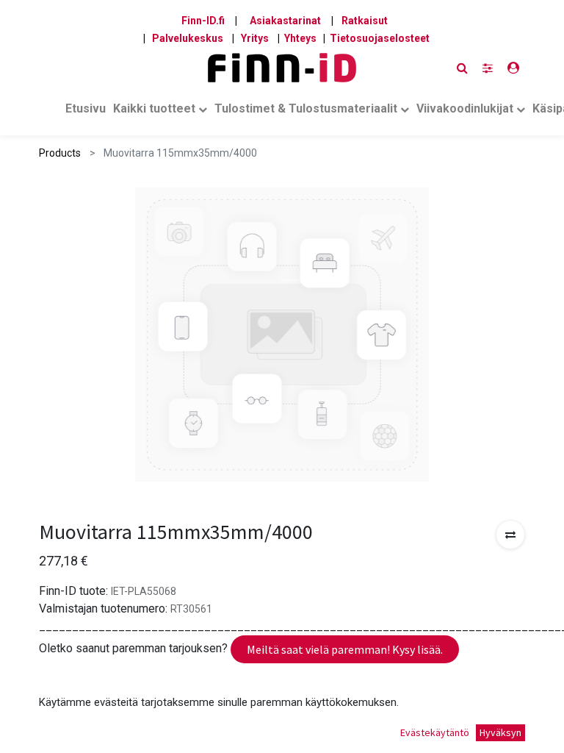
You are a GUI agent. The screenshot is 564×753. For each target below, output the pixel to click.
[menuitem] (85, 111)
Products (60, 153)
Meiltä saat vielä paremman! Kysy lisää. (345, 649)
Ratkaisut (364, 20)
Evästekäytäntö (434, 732)
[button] (510, 534)
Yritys (255, 38)
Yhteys (300, 38)
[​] (487, 68)
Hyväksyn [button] (500, 732)
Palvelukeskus (187, 38)
